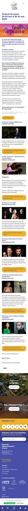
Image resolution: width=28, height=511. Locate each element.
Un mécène (5, 473)
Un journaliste (5, 471)
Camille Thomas (8, 58)
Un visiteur (4, 467)
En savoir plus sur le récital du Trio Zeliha (13, 233)
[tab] (7, 508)
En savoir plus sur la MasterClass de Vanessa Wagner (13, 197)
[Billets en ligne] (2, 508)
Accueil (3, 21)
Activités (19, 21)
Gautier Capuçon (18, 56)
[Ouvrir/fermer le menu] (14, 508)
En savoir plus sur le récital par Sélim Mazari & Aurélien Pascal (13, 269)
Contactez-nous (6, 461)
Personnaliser (20, 503)
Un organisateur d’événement (9, 469)
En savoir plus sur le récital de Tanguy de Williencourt (14, 151)
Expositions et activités (11, 21)
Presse (3, 494)
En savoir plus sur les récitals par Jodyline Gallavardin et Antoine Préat (14, 310)
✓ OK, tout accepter (9, 503)
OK (24, 439)
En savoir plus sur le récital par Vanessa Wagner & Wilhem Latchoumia (14, 348)
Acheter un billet (8, 117)
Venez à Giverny (6, 459)
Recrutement (5, 496)
